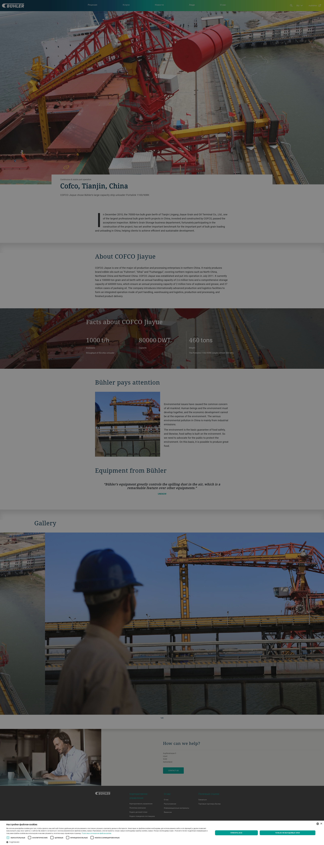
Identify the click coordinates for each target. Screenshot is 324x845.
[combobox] (317, 823)
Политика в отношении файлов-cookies (96, 833)
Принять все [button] (236, 833)
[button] (107, 842)
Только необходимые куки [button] (287, 833)
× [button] (321, 824)
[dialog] (162, 833)
